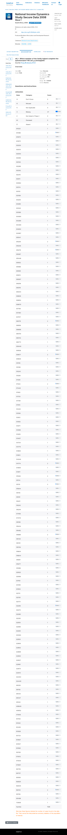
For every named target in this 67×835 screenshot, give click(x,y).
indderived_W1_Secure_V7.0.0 (9, 101)
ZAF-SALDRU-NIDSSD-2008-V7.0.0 (27, 9)
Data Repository (19, 3)
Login (60, 4)
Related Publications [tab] (13, 55)
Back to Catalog (12, 822)
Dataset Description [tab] (12, 51)
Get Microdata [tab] (48, 51)
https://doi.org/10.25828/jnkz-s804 (30, 32)
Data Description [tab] (26, 52)
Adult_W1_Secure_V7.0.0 (9, 67)
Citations (37, 2)
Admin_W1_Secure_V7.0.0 (8, 114)
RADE (16, 9)
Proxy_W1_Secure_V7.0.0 (9, 107)
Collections (28, 2)
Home (6, 9)
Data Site (11, 9)
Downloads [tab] (37, 51)
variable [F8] (40, 9)
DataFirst (9, 3)
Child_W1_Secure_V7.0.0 (9, 73)
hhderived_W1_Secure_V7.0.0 (9, 79)
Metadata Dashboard (45, 3)
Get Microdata (36, 22)
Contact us (53, 3)
